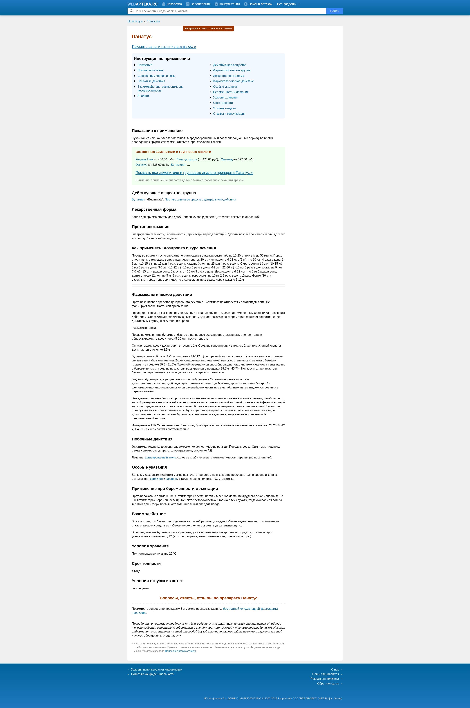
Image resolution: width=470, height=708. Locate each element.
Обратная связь (328, 683)
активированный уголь (160, 457)
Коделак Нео (144, 159)
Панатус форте (186, 159)
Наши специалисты (325, 674)
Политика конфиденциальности (152, 674)
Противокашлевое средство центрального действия (200, 199)
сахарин (171, 478)
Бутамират (178, 164)
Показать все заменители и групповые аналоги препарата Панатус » (194, 173)
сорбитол (156, 478)
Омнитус (141, 164)
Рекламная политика (325, 678)
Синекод (227, 159)
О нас (335, 669)
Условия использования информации (156, 669)
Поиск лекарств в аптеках (180, 650)
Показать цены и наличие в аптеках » (164, 46)
